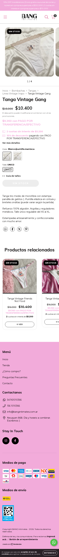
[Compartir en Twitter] (19, 230)
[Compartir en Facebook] (12, 230)
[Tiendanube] (12, 544)
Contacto (7, 383)
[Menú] (5, 17)
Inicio (5, 90)
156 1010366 (13, 405)
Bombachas (18, 90)
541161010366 (14, 399)
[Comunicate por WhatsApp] (53, 542)
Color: (18, 149)
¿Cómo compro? (11, 371)
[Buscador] (46, 17)
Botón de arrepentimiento (23, 539)
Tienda (6, 365)
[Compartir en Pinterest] (26, 230)
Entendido (50, 553)
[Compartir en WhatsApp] (5, 229)
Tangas (32, 90)
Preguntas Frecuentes (14, 377)
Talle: (8, 165)
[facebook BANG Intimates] (15, 440)
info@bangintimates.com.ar (22, 411)
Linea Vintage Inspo (13, 93)
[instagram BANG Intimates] (5, 440)
